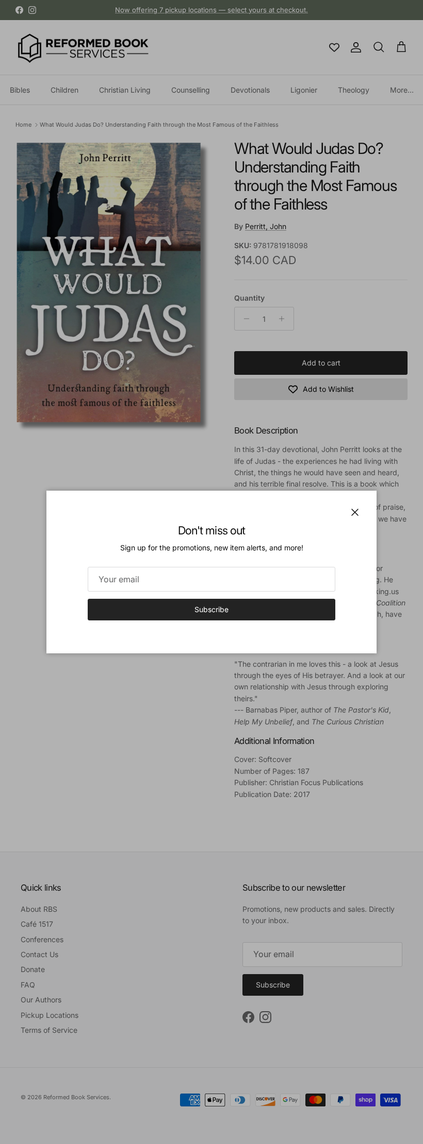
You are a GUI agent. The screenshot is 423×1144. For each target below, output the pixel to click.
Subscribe (211, 609)
